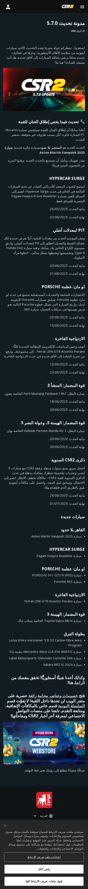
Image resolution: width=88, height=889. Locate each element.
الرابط (79, 682)
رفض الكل (44, 869)
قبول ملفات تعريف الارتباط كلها (44, 881)
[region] (44, 854)
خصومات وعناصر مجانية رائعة (53, 695)
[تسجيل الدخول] (8, 7)
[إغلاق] (5, 825)
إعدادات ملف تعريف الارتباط (44, 857)
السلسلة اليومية (71, 705)
